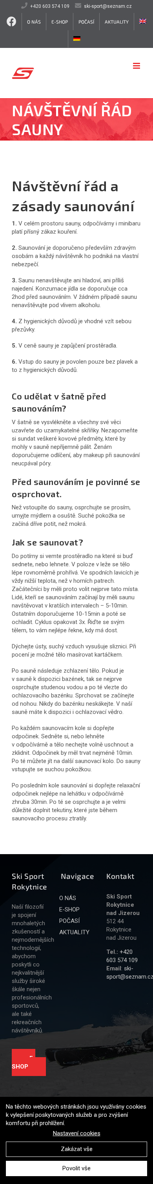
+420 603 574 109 (49, 6)
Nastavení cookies (76, 1133)
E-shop (23, 1062)
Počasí (69, 920)
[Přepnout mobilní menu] (137, 66)
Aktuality (74, 932)
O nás (67, 898)
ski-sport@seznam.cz (108, 6)
